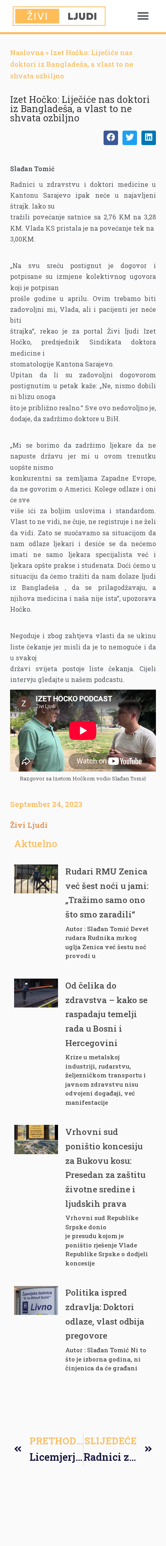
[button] (143, 16)
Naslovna (27, 52)
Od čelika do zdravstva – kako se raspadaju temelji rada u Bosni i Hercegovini (106, 1014)
